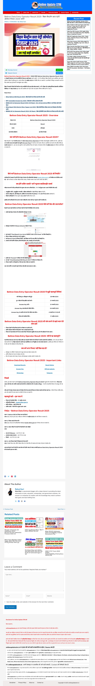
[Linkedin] (15, 476)
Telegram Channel (12, 73)
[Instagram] (21, 501)
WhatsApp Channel (12, 70)
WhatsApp (20, 373)
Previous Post (8, 509)
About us (31, 682)
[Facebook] (5, 476)
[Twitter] (8, 476)
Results (43, 12)
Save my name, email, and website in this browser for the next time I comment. (30, 602)
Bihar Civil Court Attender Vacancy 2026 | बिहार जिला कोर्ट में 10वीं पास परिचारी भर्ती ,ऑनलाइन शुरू (78, 22)
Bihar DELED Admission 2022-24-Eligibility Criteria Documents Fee (53, 533)
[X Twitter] (16, 501)
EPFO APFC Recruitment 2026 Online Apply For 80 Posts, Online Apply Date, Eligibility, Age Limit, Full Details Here (78, 53)
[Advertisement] (34, 279)
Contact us (40, 682)
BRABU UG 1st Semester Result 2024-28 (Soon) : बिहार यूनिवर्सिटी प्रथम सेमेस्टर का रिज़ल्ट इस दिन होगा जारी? (35, 111)
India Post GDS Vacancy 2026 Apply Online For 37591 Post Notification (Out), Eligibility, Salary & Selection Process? (78, 33)
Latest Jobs (26, 12)
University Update (53, 12)
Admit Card (35, 12)
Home (18, 12)
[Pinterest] (12, 476)
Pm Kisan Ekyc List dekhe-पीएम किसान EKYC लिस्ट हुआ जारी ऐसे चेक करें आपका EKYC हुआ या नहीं (33, 552)
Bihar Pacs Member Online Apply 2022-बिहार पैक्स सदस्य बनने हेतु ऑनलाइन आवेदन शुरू (13, 541)
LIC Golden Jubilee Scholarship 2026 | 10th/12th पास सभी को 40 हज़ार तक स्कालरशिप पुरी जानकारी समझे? (78, 58)
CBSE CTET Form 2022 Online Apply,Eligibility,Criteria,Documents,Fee (54, 553)
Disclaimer (12, 682)
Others (6, 21)
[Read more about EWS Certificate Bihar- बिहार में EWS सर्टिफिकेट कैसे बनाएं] (34, 522)
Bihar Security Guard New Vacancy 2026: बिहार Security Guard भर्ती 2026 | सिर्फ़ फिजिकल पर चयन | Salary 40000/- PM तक (78, 48)
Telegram (50, 373)
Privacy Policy (22, 682)
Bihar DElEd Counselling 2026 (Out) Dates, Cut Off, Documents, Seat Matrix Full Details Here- (78, 68)
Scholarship (75, 12)
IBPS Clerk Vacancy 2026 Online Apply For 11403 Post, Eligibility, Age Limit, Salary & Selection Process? (78, 43)
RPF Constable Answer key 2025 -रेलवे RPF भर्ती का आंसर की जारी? (24, 101)
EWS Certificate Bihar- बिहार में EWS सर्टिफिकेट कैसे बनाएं (34, 530)
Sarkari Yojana (65, 12)
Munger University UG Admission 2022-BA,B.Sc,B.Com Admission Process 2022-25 (13, 532)
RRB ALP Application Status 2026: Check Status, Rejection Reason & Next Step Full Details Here (77, 38)
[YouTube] (24, 501)
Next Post (61, 509)
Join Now (59, 70)
